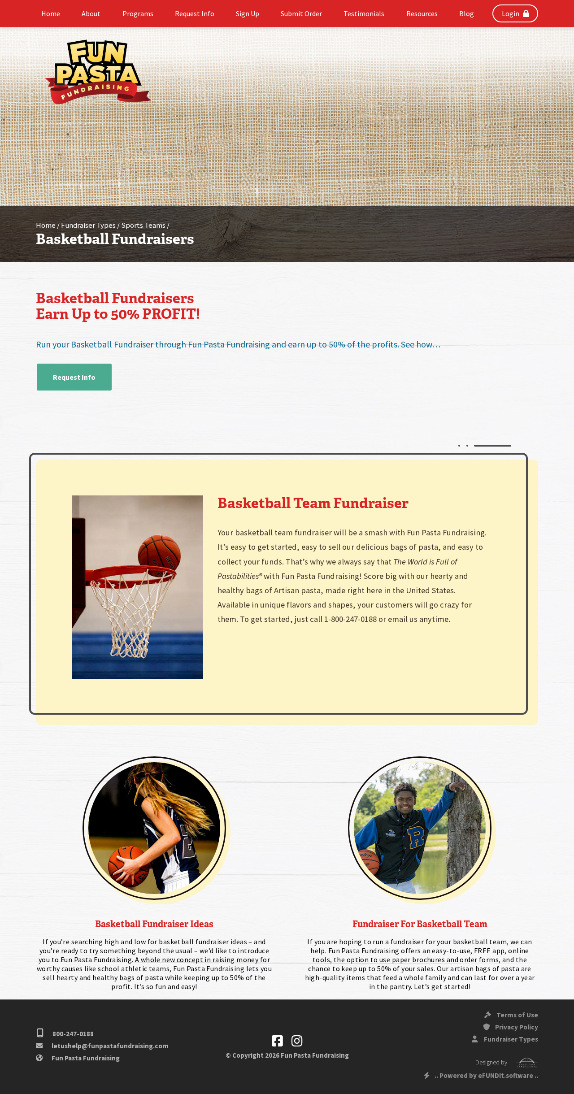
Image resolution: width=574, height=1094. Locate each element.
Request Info (74, 377)
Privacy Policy (516, 1027)
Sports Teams (143, 225)
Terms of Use (516, 1015)
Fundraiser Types (88, 225)
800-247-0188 (72, 1033)
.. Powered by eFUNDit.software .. (486, 1075)
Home (46, 225)
